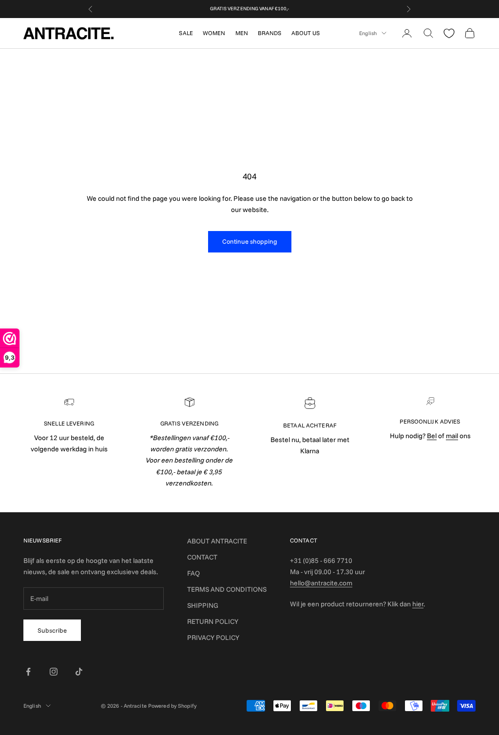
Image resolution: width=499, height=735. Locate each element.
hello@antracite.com (321, 583)
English (368, 33)
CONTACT (202, 557)
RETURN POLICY (212, 621)
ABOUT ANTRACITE (217, 541)
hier (417, 604)
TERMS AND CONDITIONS (227, 589)
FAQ (193, 573)
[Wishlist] (449, 33)
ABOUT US (305, 33)
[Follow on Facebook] (28, 672)
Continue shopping (249, 241)
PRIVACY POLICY (213, 637)
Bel (432, 435)
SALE (185, 33)
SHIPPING (202, 605)
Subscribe (52, 630)
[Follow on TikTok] (79, 672)
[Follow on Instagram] (53, 672)
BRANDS (270, 33)
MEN (241, 33)
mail (452, 435)
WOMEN (214, 33)
